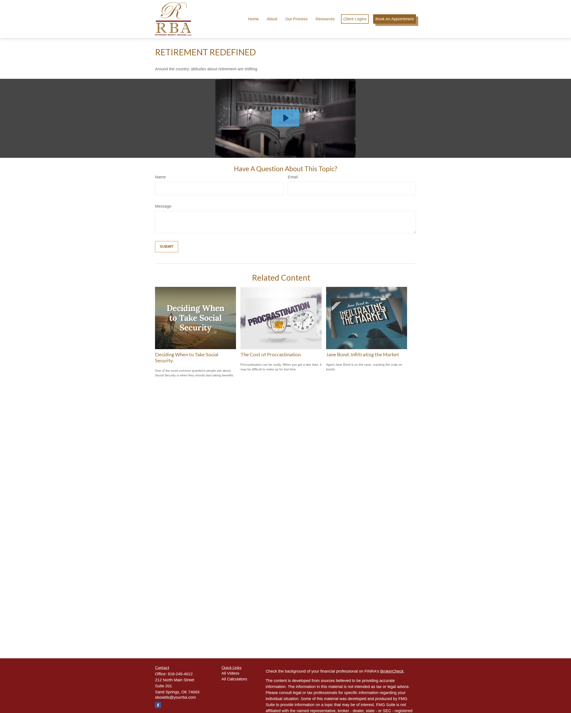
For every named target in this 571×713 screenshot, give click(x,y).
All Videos (230, 673)
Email (293, 177)
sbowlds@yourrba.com (175, 697)
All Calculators (234, 679)
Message (163, 206)
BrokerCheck (391, 671)
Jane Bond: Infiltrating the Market (362, 354)
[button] (253, 19)
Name (160, 177)
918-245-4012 (180, 674)
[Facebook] (158, 705)
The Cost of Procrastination (270, 354)
